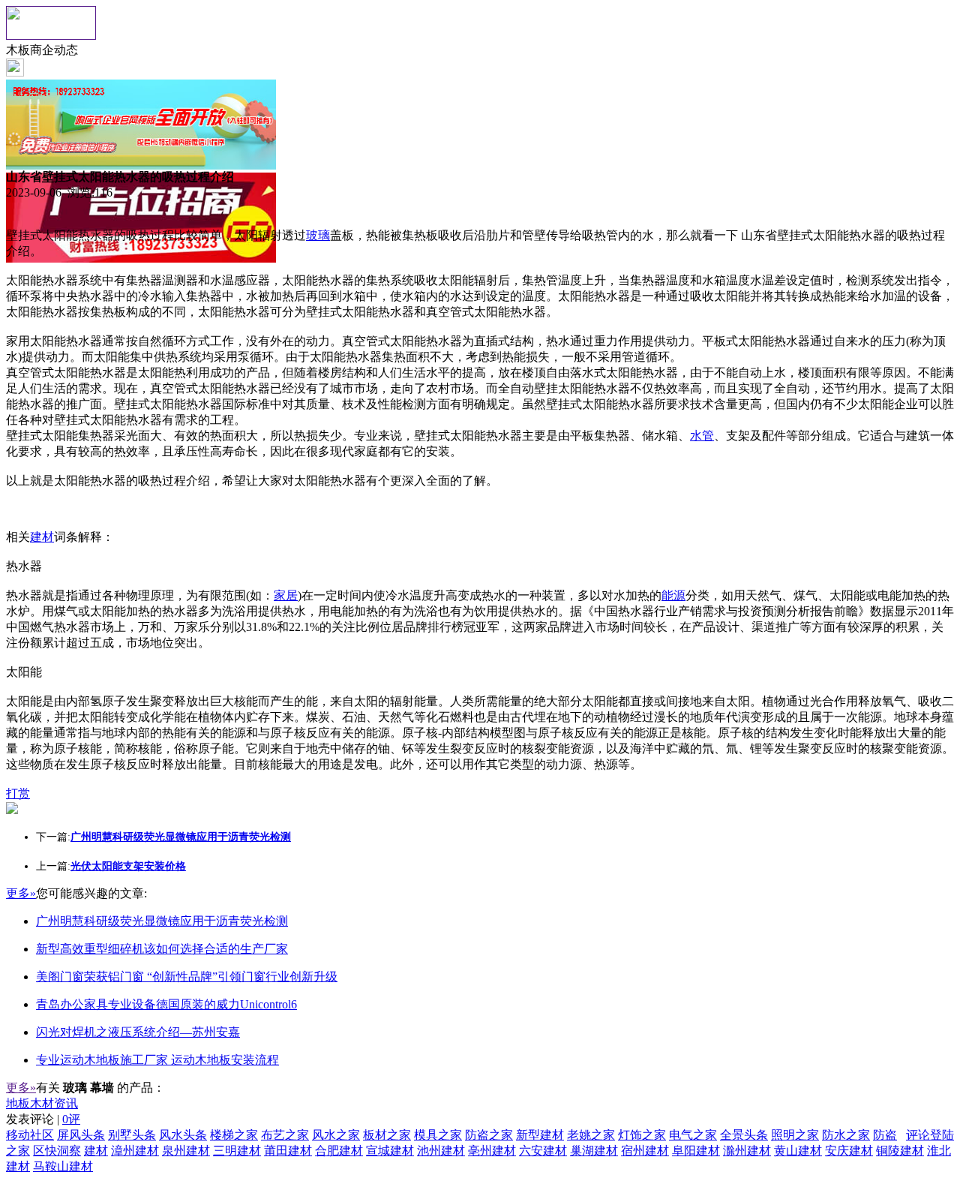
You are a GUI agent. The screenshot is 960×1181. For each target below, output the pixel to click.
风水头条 (183, 1134)
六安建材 (543, 1150)
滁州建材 (747, 1150)
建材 (42, 536)
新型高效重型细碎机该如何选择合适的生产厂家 (162, 948)
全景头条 (744, 1134)
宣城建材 (390, 1150)
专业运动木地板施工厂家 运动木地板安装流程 (157, 1059)
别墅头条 (132, 1134)
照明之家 (795, 1134)
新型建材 (540, 1134)
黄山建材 (798, 1150)
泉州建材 (186, 1150)
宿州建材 (645, 1150)
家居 (286, 595)
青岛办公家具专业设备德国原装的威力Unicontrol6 (166, 1004)
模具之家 (438, 1134)
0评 (71, 1119)
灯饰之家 (642, 1134)
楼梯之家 (234, 1134)
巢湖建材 (594, 1150)
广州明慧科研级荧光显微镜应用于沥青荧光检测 (162, 921)
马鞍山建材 (63, 1166)
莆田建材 (288, 1150)
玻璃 (318, 235)
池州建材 (441, 1150)
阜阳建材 (696, 1150)
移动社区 (30, 1134)
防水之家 (846, 1134)
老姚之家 (591, 1134)
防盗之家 (489, 1134)
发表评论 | (43, 1119)
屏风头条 (81, 1134)
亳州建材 (492, 1150)
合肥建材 (339, 1150)
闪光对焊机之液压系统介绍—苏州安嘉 (138, 1032)
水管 (702, 435)
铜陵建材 (900, 1150)
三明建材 (237, 1150)
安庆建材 (849, 1150)
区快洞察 (57, 1150)
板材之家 (387, 1134)
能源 (674, 595)
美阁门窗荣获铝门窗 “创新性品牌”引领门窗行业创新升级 (187, 976)
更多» (21, 893)
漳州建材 (135, 1150)
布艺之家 (285, 1134)
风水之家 (336, 1134)
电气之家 (693, 1134)
